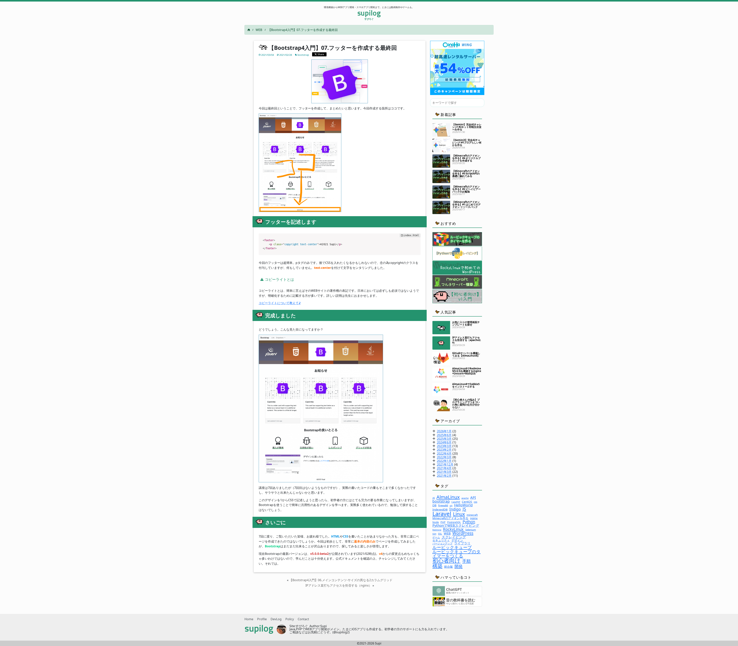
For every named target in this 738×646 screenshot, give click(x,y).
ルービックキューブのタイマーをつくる (456, 553)
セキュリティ (441, 540)
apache (465, 498)
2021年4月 (444, 468)
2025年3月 (444, 439)
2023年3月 (444, 446)
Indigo (455, 509)
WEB (259, 30)
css (475, 502)
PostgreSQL (454, 522)
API (473, 497)
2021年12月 (445, 464)
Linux (459, 514)
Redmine (436, 530)
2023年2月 (444, 450)
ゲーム (436, 537)
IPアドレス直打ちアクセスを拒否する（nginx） (338, 585)
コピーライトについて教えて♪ (280, 303)
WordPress (462, 533)
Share (320, 54)
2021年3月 (444, 472)
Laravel (441, 514)
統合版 (448, 566)
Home (248, 619)
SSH (434, 534)
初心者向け (446, 560)
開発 (459, 566)
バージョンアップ (442, 543)
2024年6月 (444, 442)
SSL (440, 534)
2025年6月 (444, 435)
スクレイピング (454, 537)
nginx (474, 518)
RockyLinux (453, 529)
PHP (442, 522)
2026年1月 (444, 431)
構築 (437, 565)
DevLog (276, 619)
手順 (466, 561)
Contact (303, 619)
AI (433, 498)
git (451, 506)
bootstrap (303, 55)
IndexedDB (440, 509)
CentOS (467, 501)
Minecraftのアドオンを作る (450, 518)
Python (469, 521)
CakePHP (455, 502)
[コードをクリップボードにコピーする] (416, 242)
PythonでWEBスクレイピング (455, 525)
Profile (262, 619)
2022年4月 (444, 453)
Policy (289, 619)
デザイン (457, 540)
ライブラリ (462, 543)
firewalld (443, 505)
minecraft (472, 515)
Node (435, 522)
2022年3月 (444, 457)
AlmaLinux (448, 497)
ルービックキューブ (452, 547)
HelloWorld (463, 505)
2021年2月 (444, 475)
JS (464, 509)
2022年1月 (444, 461)
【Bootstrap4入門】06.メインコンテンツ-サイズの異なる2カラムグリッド (340, 580)
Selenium (470, 529)
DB (434, 505)
